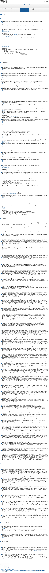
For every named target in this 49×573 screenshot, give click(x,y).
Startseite (2, 569)
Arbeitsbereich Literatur (24, 8)
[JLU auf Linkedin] (37, 570)
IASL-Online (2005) (37, 550)
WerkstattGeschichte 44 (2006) (29, 200)
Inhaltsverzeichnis (5, 46)
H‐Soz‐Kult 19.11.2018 (14, 116)
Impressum (16, 570)
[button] (41, 1)
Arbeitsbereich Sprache (15, 8)
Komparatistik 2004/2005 (12, 193)
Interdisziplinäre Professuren (34, 9)
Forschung (44, 8)
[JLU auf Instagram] (35, 570)
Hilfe (33, 570)
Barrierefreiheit (10, 570)
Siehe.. (3, 110)
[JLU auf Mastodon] (40, 570)
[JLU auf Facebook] (43, 570)
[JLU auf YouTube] (42, 570)
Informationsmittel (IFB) (14, 128)
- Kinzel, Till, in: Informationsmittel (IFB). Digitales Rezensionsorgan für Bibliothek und (17, 147)
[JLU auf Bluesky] (38, 570)
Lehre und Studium (5, 8)
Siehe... (3, 22)
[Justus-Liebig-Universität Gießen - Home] (12, 2)
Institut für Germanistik (24, 4)
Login (30, 570)
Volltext (3, 208)
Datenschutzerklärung (23, 570)
